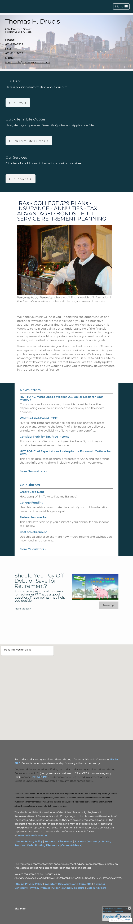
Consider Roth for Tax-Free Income (44, 436)
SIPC (17, 763)
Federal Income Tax (34, 517)
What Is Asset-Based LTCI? (38, 418)
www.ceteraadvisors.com (33, 835)
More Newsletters (33, 471)
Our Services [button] (18, 179)
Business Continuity (87, 841)
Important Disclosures (59, 841)
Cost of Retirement (33, 532)
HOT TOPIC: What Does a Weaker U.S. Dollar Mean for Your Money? (61, 398)
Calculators (30, 485)
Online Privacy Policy (29, 841)
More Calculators (33, 549)
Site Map (20, 908)
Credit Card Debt (32, 492)
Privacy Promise (40, 887)
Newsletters (30, 390)
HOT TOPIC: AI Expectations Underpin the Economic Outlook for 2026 (65, 453)
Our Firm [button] (16, 103)
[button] (121, 6)
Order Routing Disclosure (43, 845)
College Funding (31, 502)
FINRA (114, 759)
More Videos (23, 608)
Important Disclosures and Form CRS (68, 884)
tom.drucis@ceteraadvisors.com (27, 62)
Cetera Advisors (71, 845)
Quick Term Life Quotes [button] (27, 141)
